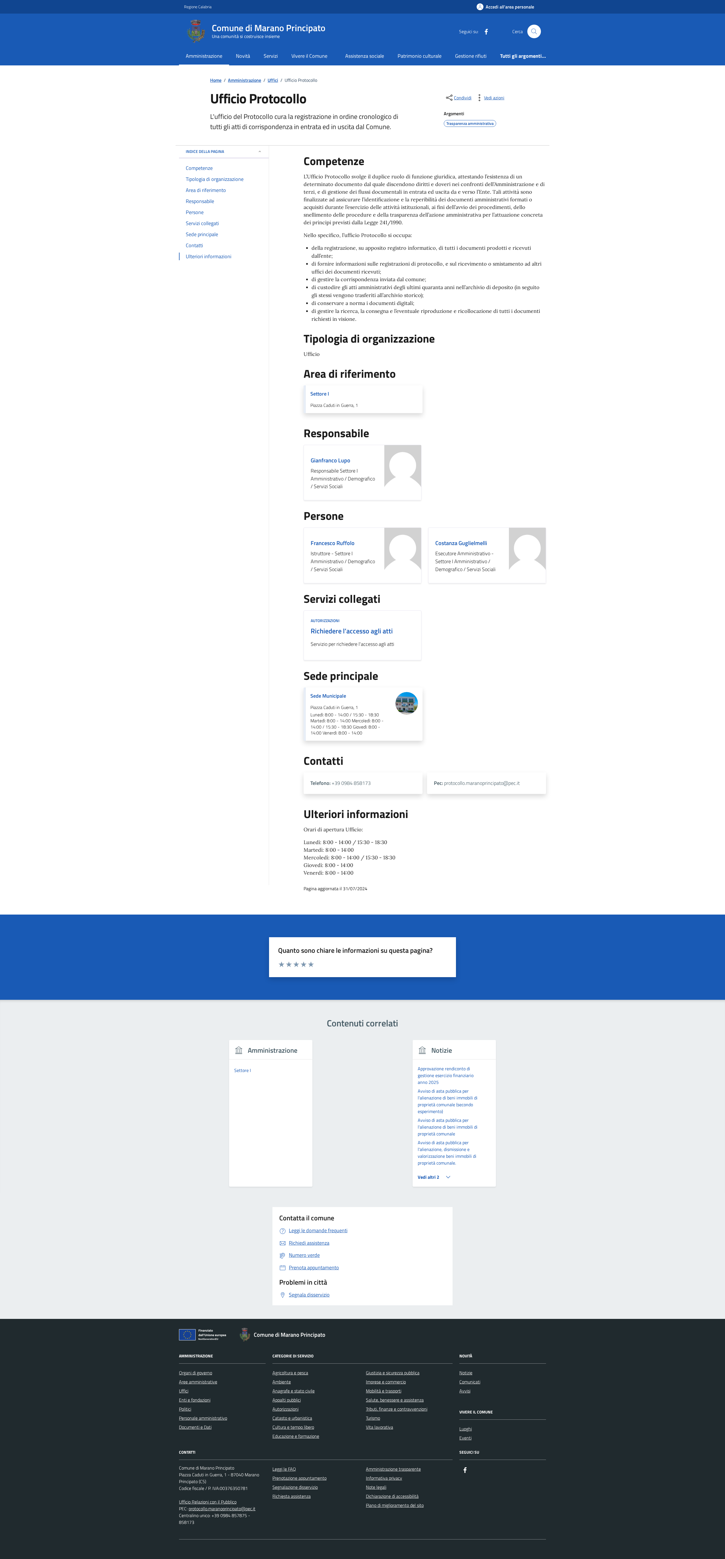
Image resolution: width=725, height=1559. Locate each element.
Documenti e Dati (195, 1427)
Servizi (271, 56)
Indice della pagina (205, 151)
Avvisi (464, 1390)
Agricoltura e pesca (290, 1372)
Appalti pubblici (286, 1399)
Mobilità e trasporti (383, 1390)
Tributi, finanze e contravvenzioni (396, 1409)
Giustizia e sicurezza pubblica (392, 1372)
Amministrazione (204, 56)
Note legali (376, 1487)
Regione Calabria (198, 7)
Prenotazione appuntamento (299, 1478)
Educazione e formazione (295, 1436)
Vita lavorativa (379, 1427)
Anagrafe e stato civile (293, 1390)
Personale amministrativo (203, 1418)
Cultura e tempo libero (293, 1427)
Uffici (183, 1390)
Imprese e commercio (386, 1381)
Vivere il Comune (309, 56)
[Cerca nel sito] (534, 31)
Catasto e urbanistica (292, 1418)
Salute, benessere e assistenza (395, 1399)
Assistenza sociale (364, 56)
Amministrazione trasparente (393, 1469)
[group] (271, 1117)
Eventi (465, 1437)
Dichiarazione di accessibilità (392, 1496)
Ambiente (281, 1381)
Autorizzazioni (285, 1409)
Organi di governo (195, 1372)
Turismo (373, 1418)
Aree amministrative (198, 1381)
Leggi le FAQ (284, 1469)
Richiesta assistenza (291, 1496)
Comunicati (469, 1381)
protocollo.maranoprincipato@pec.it (222, 1508)
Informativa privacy (384, 1478)
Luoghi (465, 1428)
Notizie (465, 1372)
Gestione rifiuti (471, 56)
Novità (243, 56)
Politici (185, 1409)
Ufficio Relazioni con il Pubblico (207, 1501)
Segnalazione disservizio (295, 1487)
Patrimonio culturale (420, 56)
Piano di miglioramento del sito (395, 1505)
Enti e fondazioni (194, 1399)
